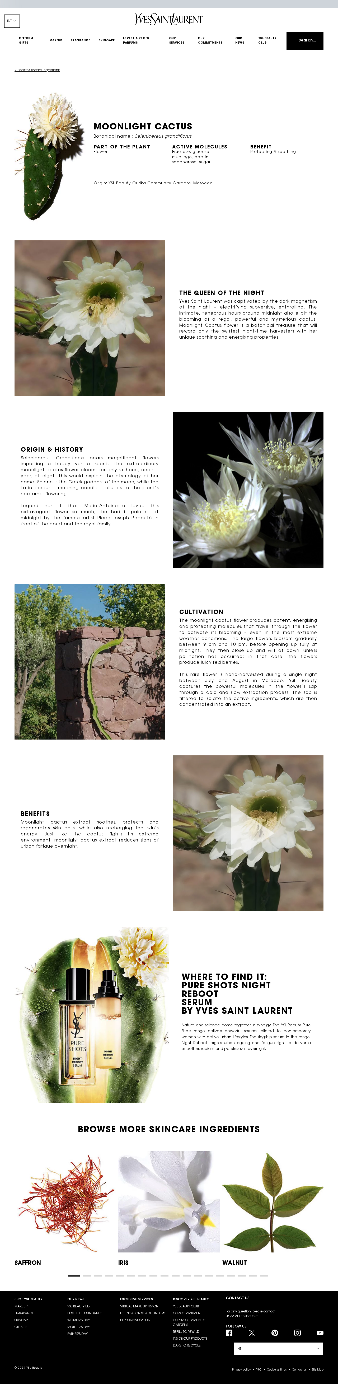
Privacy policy (241, 1370)
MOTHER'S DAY (78, 1327)
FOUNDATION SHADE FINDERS (142, 1313)
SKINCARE (22, 1320)
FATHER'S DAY (77, 1334)
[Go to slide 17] (253, 1276)
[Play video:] (248, 833)
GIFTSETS (21, 1327)
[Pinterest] (274, 1333)
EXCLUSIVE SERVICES (136, 1299)
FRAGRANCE (24, 1313)
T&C (258, 1370)
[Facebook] (229, 1333)
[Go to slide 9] (164, 1276)
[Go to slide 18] (264, 1276)
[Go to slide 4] (109, 1276)
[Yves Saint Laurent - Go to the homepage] (169, 19)
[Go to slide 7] (142, 1276)
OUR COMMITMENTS (188, 1313)
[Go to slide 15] (231, 1276)
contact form (249, 1316)
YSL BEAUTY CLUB (186, 1306)
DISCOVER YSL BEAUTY (191, 1299)
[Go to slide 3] (98, 1276)
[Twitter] (251, 1333)
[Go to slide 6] (131, 1276)
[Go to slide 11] (187, 1276)
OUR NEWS (75, 1299)
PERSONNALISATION (135, 1320)
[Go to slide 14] (220, 1276)
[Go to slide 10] (176, 1276)
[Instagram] (297, 1333)
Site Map (317, 1370)
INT (9, 21)
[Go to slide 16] (242, 1276)
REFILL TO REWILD (186, 1332)
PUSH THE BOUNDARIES (84, 1313)
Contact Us (299, 1370)
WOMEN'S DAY (78, 1320)
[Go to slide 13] (209, 1276)
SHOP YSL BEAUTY (29, 1299)
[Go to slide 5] (120, 1276)
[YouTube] (320, 1333)
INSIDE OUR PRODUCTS (190, 1338)
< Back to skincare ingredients (37, 70)
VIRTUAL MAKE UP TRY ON (139, 1306)
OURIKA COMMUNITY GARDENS (189, 1323)
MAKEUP (21, 1306)
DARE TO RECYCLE (187, 1345)
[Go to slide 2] (87, 1276)
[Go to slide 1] (74, 1276)
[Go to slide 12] (198, 1276)
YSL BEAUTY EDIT (79, 1306)
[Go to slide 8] (153, 1276)
